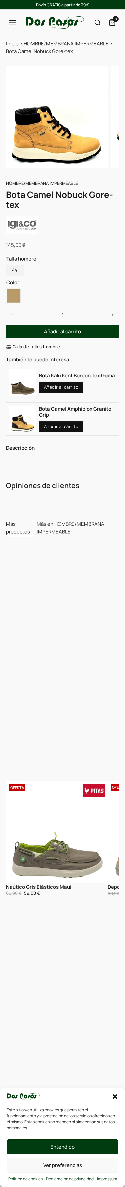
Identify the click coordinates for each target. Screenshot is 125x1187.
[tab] (20, 528)
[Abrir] (12, 22)
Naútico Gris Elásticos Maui (38, 886)
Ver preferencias (62, 1165)
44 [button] (14, 270)
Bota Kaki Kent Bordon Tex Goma (77, 375)
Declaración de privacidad (70, 1179)
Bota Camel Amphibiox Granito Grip (75, 411)
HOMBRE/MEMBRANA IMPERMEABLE (66, 43)
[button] (115, 1096)
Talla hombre (21, 258)
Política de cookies (25, 1179)
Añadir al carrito (61, 387)
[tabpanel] (62, 839)
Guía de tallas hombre (36, 347)
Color (12, 282)
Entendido (62, 1146)
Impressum (107, 1179)
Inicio (12, 43)
